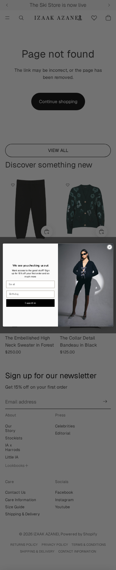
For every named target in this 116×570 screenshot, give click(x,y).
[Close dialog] (109, 247)
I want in (30, 303)
